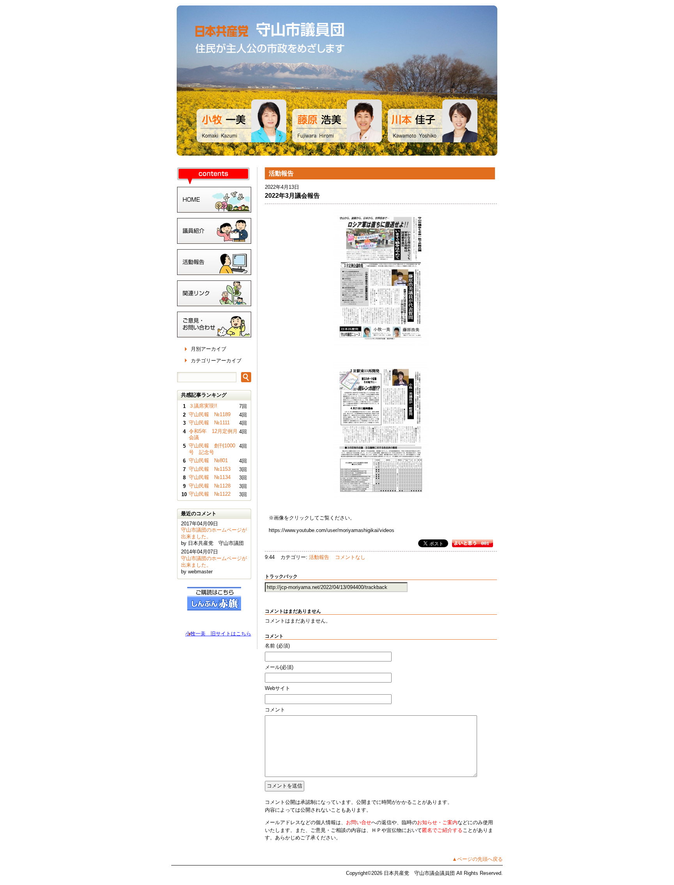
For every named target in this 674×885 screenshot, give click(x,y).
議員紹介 (214, 231)
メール (279, 667)
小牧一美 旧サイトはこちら (218, 634)
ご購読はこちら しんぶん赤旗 (214, 598)
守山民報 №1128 (210, 486)
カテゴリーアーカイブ (216, 361)
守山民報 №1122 (210, 494)
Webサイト (277, 688)
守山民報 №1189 (210, 414)
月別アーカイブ (208, 349)
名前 (277, 646)
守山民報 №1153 (210, 469)
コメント (275, 710)
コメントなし (350, 557)
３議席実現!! (203, 406)
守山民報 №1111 (209, 423)
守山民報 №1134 (210, 477)
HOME (214, 200)
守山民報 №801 (208, 460)
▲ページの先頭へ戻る (477, 859)
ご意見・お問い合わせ (214, 324)
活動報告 (319, 557)
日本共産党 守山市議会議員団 (337, 80)
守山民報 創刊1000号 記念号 (212, 449)
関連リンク (214, 293)
